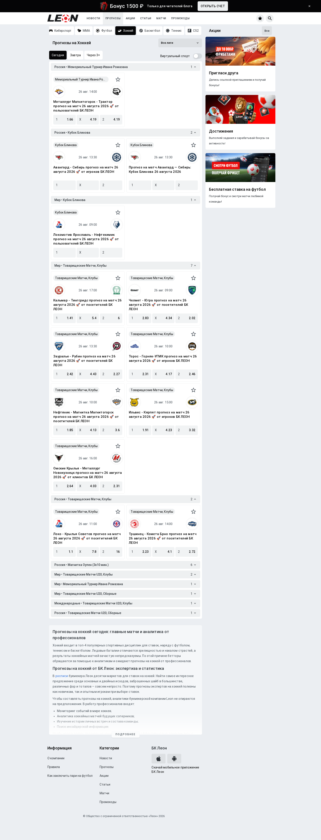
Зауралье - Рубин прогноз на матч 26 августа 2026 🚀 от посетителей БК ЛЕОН (84, 360)
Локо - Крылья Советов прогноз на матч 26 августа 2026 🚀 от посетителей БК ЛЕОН (87, 538)
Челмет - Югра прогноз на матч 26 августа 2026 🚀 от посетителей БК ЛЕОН (158, 304)
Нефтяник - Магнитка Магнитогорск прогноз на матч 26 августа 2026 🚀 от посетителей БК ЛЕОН (86, 416)
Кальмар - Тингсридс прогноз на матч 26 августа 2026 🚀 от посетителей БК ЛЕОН (87, 304)
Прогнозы (113, 18)
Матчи (161, 18)
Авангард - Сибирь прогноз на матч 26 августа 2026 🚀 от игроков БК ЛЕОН (85, 169)
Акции (130, 18)
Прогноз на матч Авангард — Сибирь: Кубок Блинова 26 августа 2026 (160, 169)
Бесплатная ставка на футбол (237, 189)
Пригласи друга (223, 73)
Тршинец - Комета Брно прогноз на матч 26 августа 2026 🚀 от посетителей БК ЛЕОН (163, 538)
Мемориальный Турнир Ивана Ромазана (82, 79)
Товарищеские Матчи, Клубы (76, 278)
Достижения (221, 131)
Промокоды (180, 18)
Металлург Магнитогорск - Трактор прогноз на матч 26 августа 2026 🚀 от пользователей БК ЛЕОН (86, 106)
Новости (93, 18)
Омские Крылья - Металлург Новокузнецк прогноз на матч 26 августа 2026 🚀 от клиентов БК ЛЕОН (87, 472)
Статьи (145, 18)
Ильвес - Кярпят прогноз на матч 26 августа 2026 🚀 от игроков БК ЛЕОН (159, 414)
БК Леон (159, 748)
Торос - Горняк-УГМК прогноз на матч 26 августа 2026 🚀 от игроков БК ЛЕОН (163, 358)
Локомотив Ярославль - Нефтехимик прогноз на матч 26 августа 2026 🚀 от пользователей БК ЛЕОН (86, 239)
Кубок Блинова (66, 145)
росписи (61, 676)
